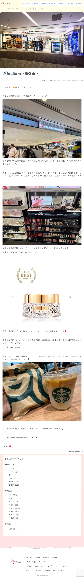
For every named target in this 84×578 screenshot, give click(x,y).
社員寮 (64, 566)
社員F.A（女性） (14, 505)
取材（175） (13, 475)
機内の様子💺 (74, 451)
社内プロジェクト (53, 566)
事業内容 (26, 4)
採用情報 (44, 4)
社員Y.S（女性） (14, 518)
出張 (17, 9)
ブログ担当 (49, 80)
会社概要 (35, 4)
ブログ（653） (14, 485)
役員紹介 (46, 558)
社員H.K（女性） (14, 508)
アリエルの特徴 (31, 562)
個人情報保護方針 (59, 570)
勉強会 (42, 566)
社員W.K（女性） (15, 511)
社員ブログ (70, 4)
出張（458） (13, 478)
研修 (36, 566)
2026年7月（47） (15, 469)
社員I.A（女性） (14, 502)
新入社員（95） (14, 482)
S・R (10, 498)
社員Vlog (79, 4)
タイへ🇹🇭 (7, 446)
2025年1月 (28, 9)
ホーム (4, 9)
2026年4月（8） (15, 472)
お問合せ (48, 570)
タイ (22, 9)
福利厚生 (62, 4)
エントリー (52, 4)
